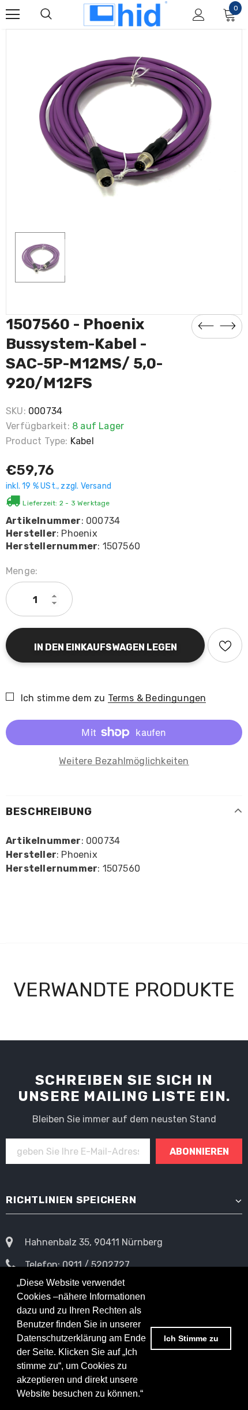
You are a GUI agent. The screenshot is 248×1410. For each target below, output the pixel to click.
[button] (147, 1395)
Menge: (21, 571)
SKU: (16, 410)
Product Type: (37, 441)
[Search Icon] (46, 14)
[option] (124, 119)
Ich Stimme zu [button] (191, 1338)
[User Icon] (199, 15)
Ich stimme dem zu (63, 698)
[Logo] (125, 14)
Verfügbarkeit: (38, 426)
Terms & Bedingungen (157, 698)
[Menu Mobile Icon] (13, 14)
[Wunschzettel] (225, 645)
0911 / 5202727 (96, 1264)
